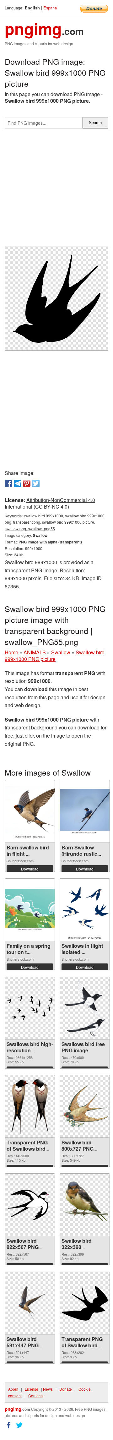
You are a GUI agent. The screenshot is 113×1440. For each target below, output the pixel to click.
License (31, 1389)
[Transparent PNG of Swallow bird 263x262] (85, 1303)
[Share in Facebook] (8, 483)
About (13, 1389)
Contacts (35, 1395)
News (48, 1389)
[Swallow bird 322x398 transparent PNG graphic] (85, 1205)
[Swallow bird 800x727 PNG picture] (85, 1106)
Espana (50, 8)
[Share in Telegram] (17, 483)
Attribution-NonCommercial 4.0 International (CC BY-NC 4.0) (50, 503)
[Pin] (26, 483)
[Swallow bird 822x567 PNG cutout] (30, 1204)
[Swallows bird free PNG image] (85, 1008)
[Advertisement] (56, 190)
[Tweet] (36, 483)
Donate (65, 1389)
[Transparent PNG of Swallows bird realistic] (30, 1106)
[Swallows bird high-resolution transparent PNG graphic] (30, 1008)
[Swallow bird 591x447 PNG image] (30, 1303)
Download (30, 868)
